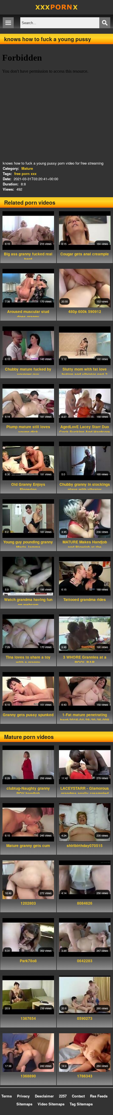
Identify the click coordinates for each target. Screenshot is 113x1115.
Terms (6, 1096)
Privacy (23, 1096)
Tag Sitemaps (81, 1103)
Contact (78, 1096)
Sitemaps (24, 1103)
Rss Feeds (99, 1096)
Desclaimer (44, 1096)
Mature (27, 168)
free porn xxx (25, 173)
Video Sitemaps (51, 1103)
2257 (63, 1096)
